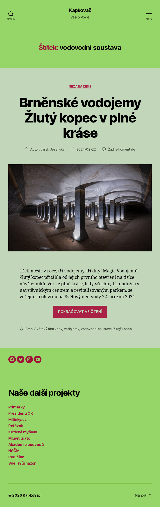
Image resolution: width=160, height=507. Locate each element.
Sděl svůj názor (22, 463)
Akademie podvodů (26, 444)
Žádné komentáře (121, 149)
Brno (29, 329)
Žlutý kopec (122, 329)
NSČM (14, 451)
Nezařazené (80, 86)
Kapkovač (80, 10)
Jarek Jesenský (52, 149)
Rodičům (16, 457)
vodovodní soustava (96, 329)
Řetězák (15, 426)
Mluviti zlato (19, 438)
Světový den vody (48, 329)
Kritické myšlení (22, 432)
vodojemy (71, 329)
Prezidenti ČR (20, 413)
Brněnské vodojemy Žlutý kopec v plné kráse (80, 117)
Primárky (16, 407)
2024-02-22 (86, 149)
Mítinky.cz (17, 419)
